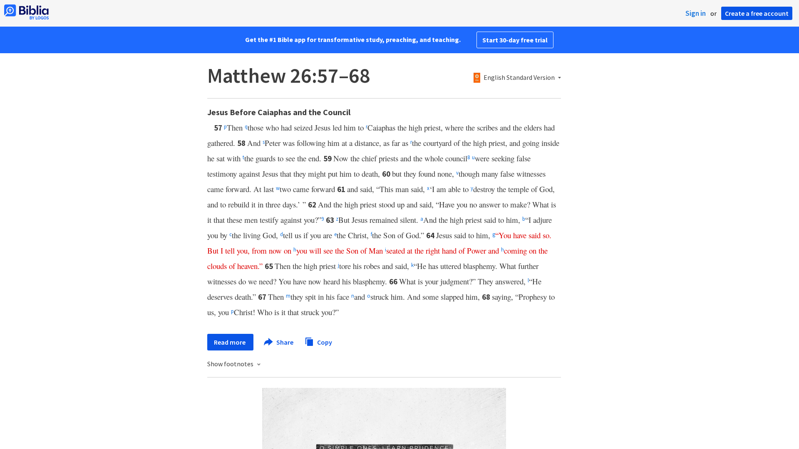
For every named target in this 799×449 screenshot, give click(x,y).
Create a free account (757, 13)
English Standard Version (519, 77)
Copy (324, 341)
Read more (230, 342)
